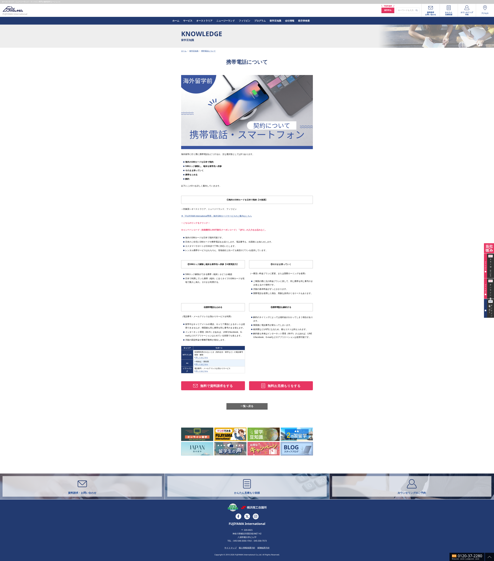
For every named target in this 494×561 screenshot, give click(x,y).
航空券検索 (304, 20)
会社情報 (289, 20)
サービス (187, 20)
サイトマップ (230, 548)
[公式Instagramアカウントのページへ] (256, 516)
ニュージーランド (225, 20)
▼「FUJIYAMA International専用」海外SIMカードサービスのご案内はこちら (216, 216)
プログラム (260, 20)
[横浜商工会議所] (254, 507)
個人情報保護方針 (247, 548)
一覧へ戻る (247, 406)
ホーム (175, 20)
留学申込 (387, 10)
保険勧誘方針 (263, 548)
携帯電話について (208, 51)
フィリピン (244, 20)
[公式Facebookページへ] (238, 516)
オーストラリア (204, 20)
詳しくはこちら (201, 357)
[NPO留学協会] (232, 507)
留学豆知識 (275, 20)
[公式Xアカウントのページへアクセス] (247, 516)
